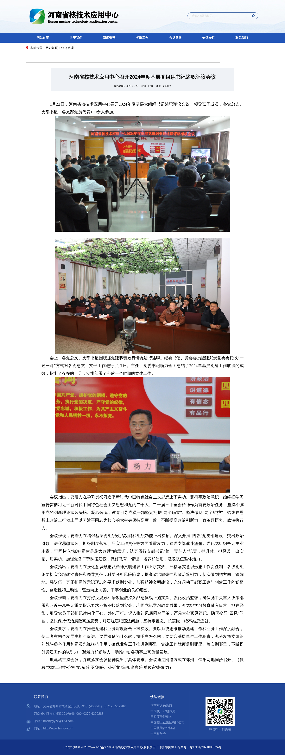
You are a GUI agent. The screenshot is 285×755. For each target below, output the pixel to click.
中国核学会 (158, 733)
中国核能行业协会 (162, 728)
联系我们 (242, 37)
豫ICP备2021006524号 (206, 747)
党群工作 (142, 37)
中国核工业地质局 (162, 711)
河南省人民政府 (161, 705)
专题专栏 (208, 37)
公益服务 (175, 37)
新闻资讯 (109, 37)
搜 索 (252, 16)
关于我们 (76, 37)
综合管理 (67, 48)
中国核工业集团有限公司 (167, 722)
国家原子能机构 (161, 716)
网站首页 (43, 37)
